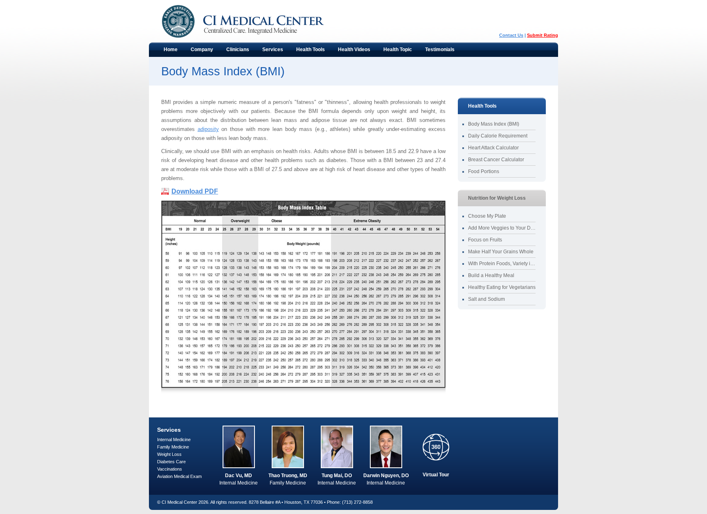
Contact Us (511, 35)
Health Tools (307, 51)
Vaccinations (169, 469)
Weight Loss (169, 454)
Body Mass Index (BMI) (493, 124)
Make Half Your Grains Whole (501, 251)
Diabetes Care (171, 461)
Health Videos (354, 49)
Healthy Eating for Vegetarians (502, 287)
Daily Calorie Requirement (497, 135)
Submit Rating (542, 35)
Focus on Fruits (485, 239)
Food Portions (483, 171)
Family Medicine (173, 446)
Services (269, 51)
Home (171, 49)
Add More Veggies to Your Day (502, 227)
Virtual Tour (436, 475)
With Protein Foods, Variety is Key (502, 263)
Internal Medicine (174, 439)
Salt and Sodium (486, 299)
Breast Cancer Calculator (496, 159)
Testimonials (440, 49)
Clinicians (234, 51)
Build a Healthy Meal (491, 275)
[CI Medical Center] (251, 21)
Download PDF (194, 191)
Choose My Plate (487, 216)
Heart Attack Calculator (493, 147)
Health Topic (394, 51)
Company (198, 51)
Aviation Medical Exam (179, 476)
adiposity (208, 129)
